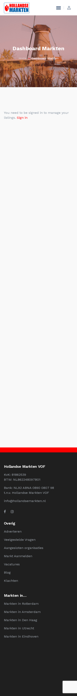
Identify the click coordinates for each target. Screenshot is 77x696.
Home (23, 58)
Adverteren (13, 531)
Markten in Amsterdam (22, 612)
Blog (7, 572)
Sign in (22, 118)
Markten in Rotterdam (21, 604)
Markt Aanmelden (18, 556)
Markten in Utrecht (19, 628)
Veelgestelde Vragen (20, 540)
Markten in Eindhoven (21, 636)
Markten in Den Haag (20, 620)
